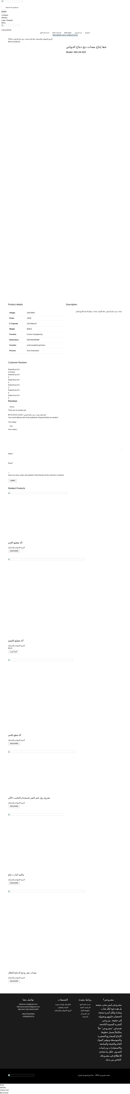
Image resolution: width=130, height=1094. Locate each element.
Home (10, 39)
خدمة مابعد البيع (85, 1004)
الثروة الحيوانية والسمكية (43, 39)
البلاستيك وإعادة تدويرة (63, 1004)
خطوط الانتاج (85, 1010)
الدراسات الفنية (85, 1007)
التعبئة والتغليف (63, 1007)
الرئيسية (85, 1016)
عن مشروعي (85, 1013)
